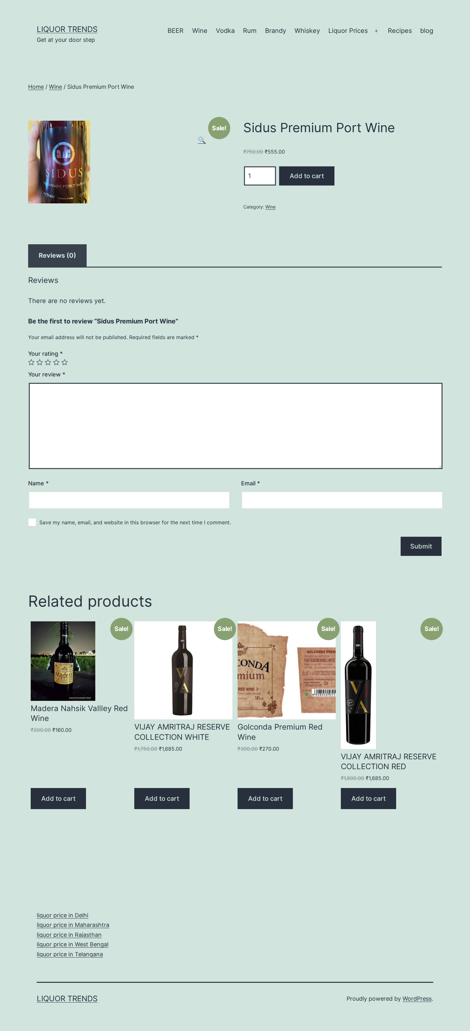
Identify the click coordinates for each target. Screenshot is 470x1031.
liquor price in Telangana (70, 954)
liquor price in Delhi (62, 915)
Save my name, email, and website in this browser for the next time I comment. (135, 522)
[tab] (57, 255)
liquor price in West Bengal (72, 944)
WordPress (417, 998)
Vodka (225, 30)
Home (36, 86)
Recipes (400, 30)
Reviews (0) (57, 255)
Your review (46, 374)
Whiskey (307, 30)
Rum (249, 30)
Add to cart (307, 176)
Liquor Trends (67, 29)
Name (38, 483)
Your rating (45, 353)
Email (250, 483)
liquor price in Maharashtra (73, 924)
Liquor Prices (348, 30)
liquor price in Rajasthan (69, 934)
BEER (176, 30)
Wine (200, 30)
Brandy (275, 30)
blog (426, 30)
